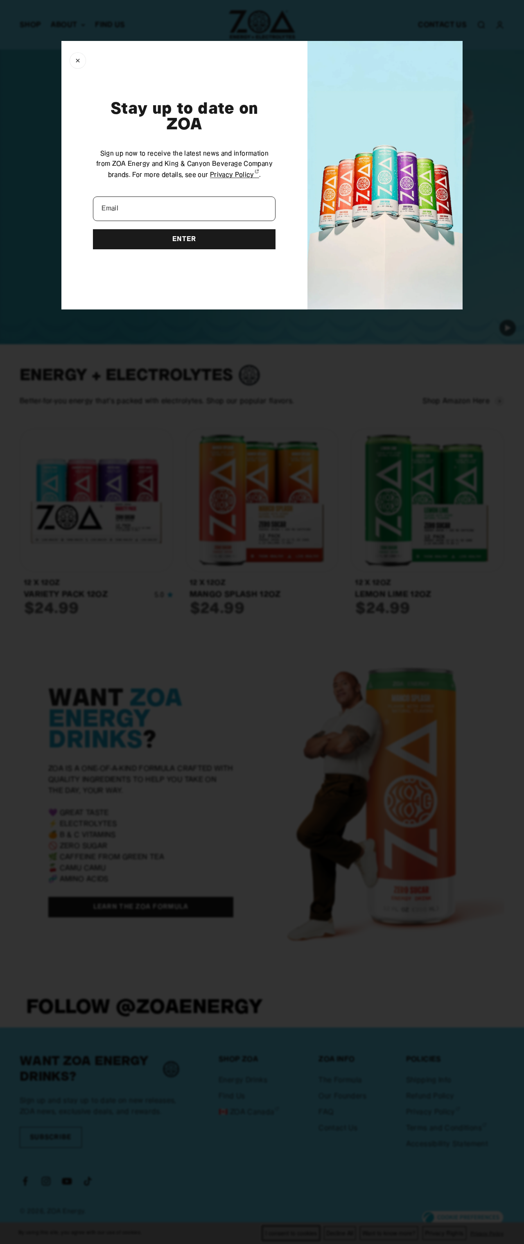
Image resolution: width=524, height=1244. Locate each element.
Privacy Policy (234, 175)
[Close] (78, 60)
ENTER (184, 239)
